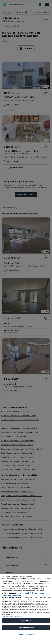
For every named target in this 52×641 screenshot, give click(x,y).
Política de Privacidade (12, 595)
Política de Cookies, (36, 593)
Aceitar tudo (26, 621)
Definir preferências (26, 634)
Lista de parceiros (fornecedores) (12, 616)
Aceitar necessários (26, 628)
